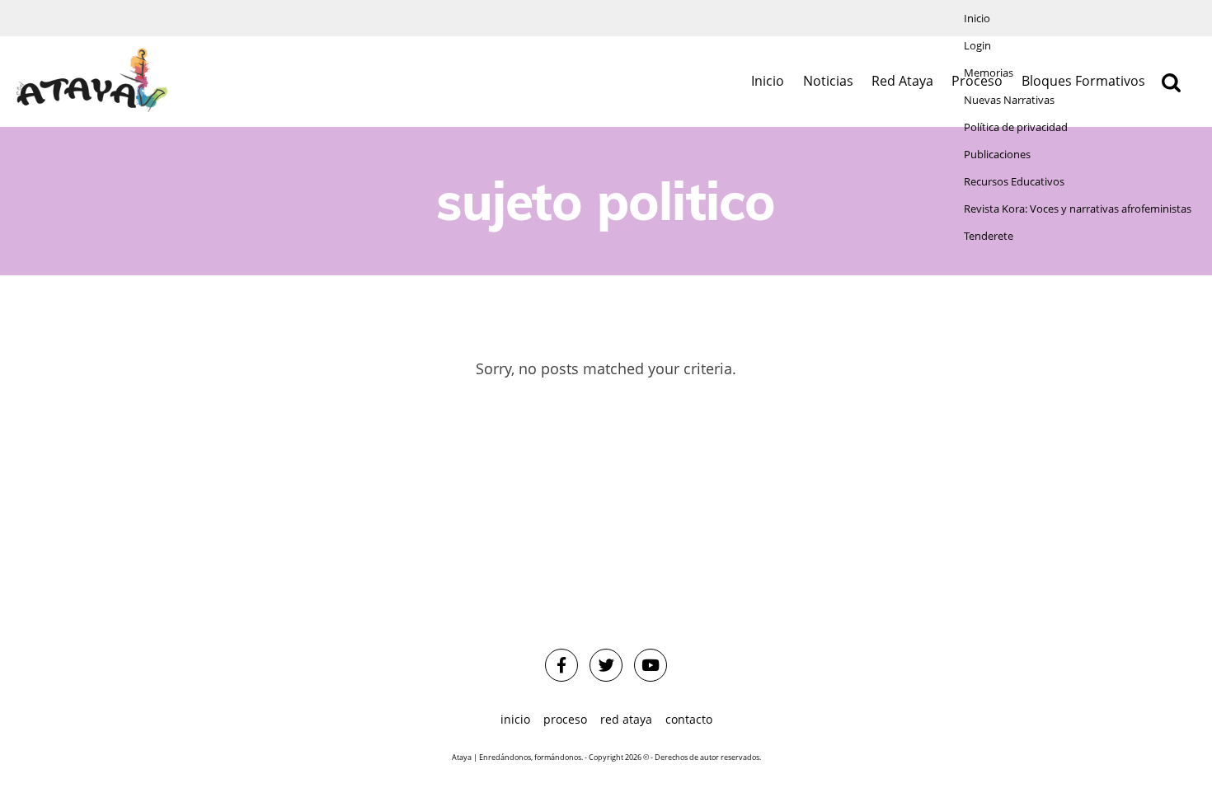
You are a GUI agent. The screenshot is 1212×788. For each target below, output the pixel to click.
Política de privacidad (1016, 127)
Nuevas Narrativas (1009, 100)
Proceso (565, 719)
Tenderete (988, 236)
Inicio (977, 19)
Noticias (828, 81)
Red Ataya (902, 81)
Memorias (988, 73)
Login (977, 46)
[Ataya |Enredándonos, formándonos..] (92, 81)
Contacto (688, 719)
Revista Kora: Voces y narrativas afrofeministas (1077, 209)
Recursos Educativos (1014, 182)
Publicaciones (997, 155)
